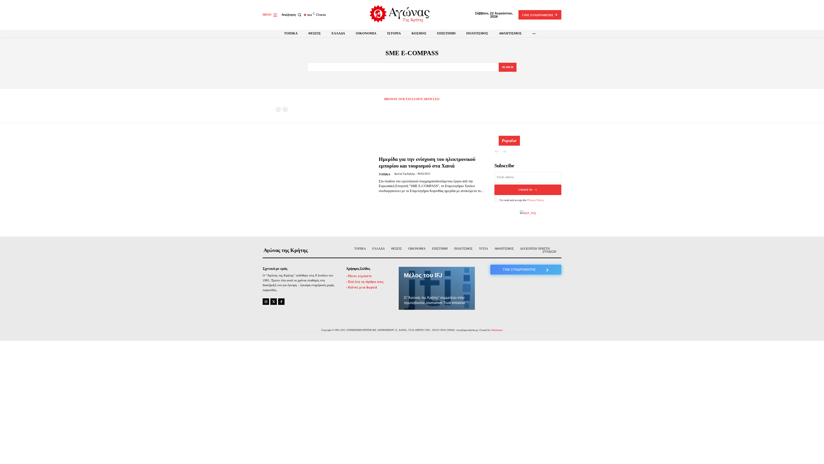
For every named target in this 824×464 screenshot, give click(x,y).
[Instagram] (266, 301)
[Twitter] (273, 301)
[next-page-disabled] (285, 109)
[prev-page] (278, 109)
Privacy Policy (535, 200)
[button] (292, 14)
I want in (525, 189)
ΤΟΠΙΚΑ (384, 174)
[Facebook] (281, 301)
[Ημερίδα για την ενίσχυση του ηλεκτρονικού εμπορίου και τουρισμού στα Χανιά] (318, 174)
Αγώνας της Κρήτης (404, 173)
